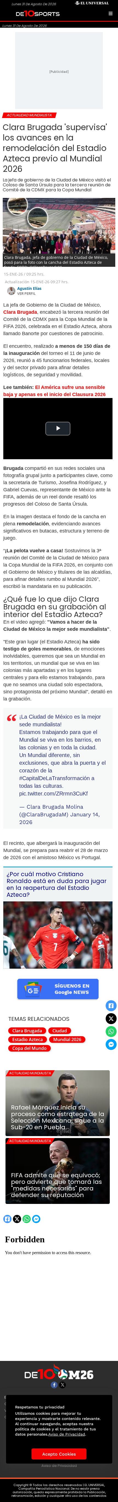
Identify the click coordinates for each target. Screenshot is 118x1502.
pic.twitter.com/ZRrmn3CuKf (53, 794)
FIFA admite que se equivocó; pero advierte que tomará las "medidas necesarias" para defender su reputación (56, 1185)
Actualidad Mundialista (30, 1073)
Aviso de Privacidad (59, 1465)
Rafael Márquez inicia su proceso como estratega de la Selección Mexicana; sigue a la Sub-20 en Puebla (57, 1117)
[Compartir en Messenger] (111, 1044)
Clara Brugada (27, 1031)
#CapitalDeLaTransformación (54, 778)
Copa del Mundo (29, 1048)
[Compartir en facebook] (111, 1005)
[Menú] (110, 13)
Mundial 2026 (67, 1039)
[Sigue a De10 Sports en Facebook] (54, 1384)
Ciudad (59, 1031)
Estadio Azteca (27, 1039)
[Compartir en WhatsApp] (111, 1031)
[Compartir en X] (111, 1018)
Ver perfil (26, 293)
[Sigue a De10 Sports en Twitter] (62, 1384)
